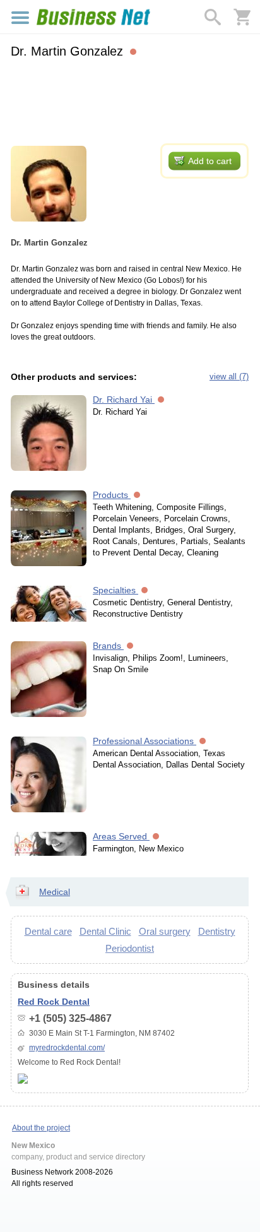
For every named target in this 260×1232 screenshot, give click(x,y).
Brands (108, 646)
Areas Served (121, 836)
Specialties (115, 590)
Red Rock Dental (54, 1002)
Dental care (48, 931)
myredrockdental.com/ (67, 1047)
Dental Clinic (105, 931)
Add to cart (210, 161)
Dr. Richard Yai (124, 399)
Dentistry (216, 931)
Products (112, 495)
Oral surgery (165, 931)
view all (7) (229, 376)
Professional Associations (144, 741)
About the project (41, 1127)
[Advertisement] (130, 99)
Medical (54, 892)
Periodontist (129, 948)
